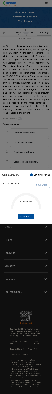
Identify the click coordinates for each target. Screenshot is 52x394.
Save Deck (41, 184)
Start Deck (26, 216)
